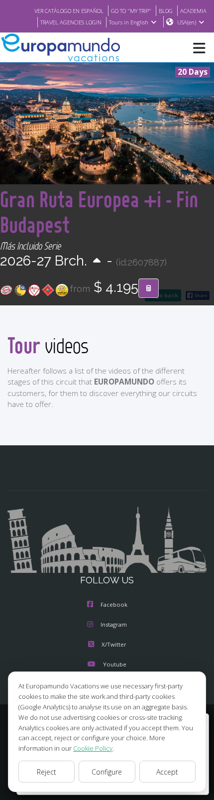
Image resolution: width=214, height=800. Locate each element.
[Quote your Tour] (148, 288)
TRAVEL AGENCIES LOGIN (71, 22)
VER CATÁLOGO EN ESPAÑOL (69, 10)
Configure (107, 772)
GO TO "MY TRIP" (131, 10)
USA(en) (186, 22)
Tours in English (128, 22)
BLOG (166, 10)
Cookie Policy (92, 748)
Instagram (114, 624)
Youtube (114, 664)
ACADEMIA (193, 10)
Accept (167, 772)
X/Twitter (114, 644)
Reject (46, 772)
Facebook (114, 604)
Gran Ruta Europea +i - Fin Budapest (99, 212)
